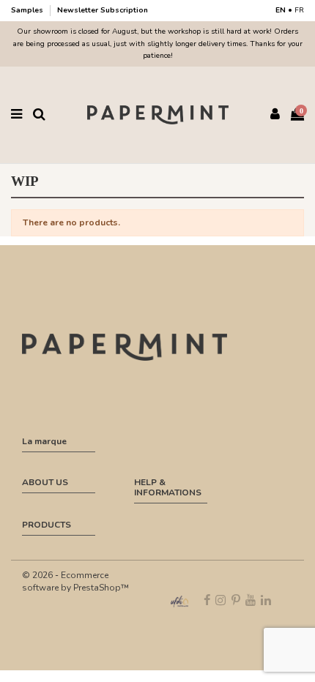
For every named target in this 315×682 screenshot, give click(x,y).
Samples (28, 10)
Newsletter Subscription (102, 10)
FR (299, 10)
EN (280, 10)
